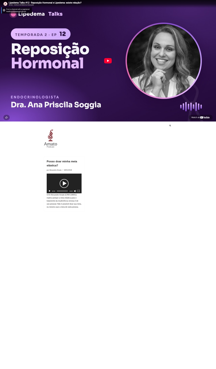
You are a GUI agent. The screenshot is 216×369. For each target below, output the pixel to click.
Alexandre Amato (55, 170)
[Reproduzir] (49, 191)
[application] (64, 183)
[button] (64, 183)
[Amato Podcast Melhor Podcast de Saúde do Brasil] (50, 138)
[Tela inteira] (79, 191)
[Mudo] (75, 191)
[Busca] (170, 125)
